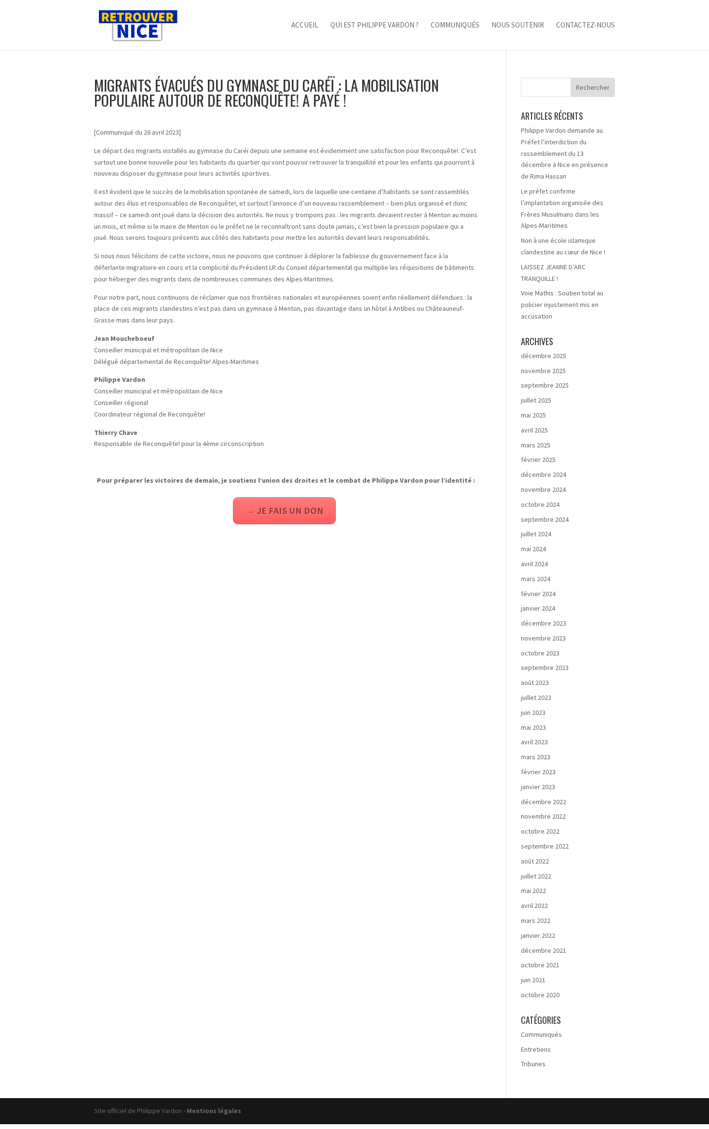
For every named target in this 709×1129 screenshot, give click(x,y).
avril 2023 (534, 742)
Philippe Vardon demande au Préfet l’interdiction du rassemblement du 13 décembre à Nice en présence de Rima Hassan (564, 153)
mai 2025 (533, 415)
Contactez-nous (585, 25)
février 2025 (538, 459)
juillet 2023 (536, 697)
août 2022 (535, 861)
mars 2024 (535, 578)
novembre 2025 (543, 370)
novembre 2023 (543, 638)
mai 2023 (533, 727)
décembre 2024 (543, 474)
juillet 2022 (536, 876)
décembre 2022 (543, 801)
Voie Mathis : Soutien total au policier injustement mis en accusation (562, 305)
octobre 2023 (540, 653)
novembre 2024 (543, 489)
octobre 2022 (540, 831)
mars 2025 (535, 445)
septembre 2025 (545, 385)
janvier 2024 (538, 608)
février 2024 (538, 593)
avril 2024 (534, 563)
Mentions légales (214, 1110)
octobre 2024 (540, 504)
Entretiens (536, 1049)
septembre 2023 (545, 667)
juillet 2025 (536, 400)
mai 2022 (533, 890)
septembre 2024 (545, 519)
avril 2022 (534, 905)
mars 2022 (535, 920)
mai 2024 (533, 548)
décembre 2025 (543, 355)
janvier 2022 (538, 935)
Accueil (304, 25)
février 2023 (538, 771)
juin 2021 (533, 980)
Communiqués (455, 25)
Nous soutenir (517, 25)
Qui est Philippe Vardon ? (374, 25)
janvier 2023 (538, 786)
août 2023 (535, 682)
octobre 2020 (540, 994)
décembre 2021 (543, 950)
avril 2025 (534, 430)
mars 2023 (535, 757)
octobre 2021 (540, 965)
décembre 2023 (543, 623)
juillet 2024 (536, 534)
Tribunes (533, 1063)
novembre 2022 (543, 816)
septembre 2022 (545, 846)
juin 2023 (533, 712)
